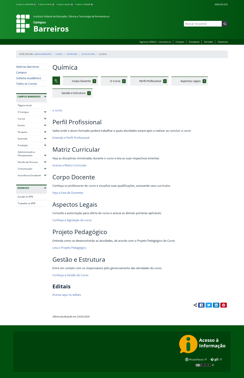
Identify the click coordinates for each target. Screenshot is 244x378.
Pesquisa (32, 132)
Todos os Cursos (26, 83)
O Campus (32, 112)
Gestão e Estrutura (73, 93)
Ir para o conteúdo (25, 4)
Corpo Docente (81, 81)
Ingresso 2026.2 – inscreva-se (155, 41)
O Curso (115, 81)
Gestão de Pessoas (32, 162)
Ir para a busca (64, 4)
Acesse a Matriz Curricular (69, 165)
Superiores (71, 54)
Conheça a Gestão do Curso (70, 275)
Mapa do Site (221, 4)
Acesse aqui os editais (66, 295)
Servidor (208, 41)
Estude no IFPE (25, 196)
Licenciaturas (88, 54)
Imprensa (223, 41)
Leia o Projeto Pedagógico (69, 248)
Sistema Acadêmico (28, 78)
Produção (32, 145)
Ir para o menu (46, 4)
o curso (57, 110)
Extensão (32, 138)
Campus (180, 41)
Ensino (32, 125)
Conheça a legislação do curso (72, 220)
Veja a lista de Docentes (67, 193)
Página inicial (25, 105)
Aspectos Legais (191, 81)
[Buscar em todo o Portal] (225, 24)
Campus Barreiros (43, 54)
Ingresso (23, 188)
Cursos (59, 54)
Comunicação (32, 168)
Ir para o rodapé (83, 4)
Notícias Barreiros (27, 67)
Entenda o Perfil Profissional (70, 138)
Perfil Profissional (150, 81)
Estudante (194, 41)
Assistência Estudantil (32, 175)
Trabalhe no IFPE (26, 203)
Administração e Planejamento (32, 153)
